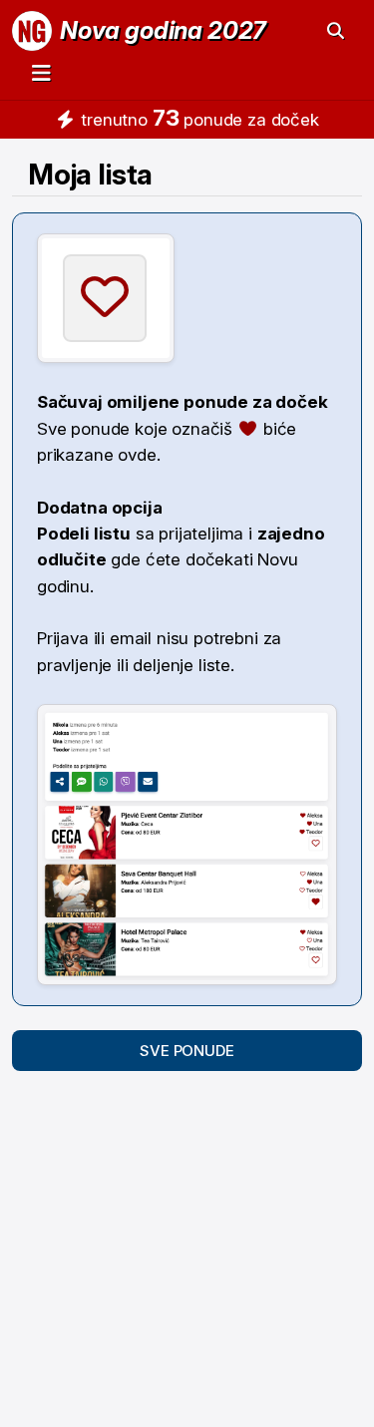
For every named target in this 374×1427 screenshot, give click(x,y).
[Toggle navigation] (41, 72)
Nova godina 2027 (163, 30)
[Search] (335, 31)
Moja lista (90, 174)
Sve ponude (186, 1050)
